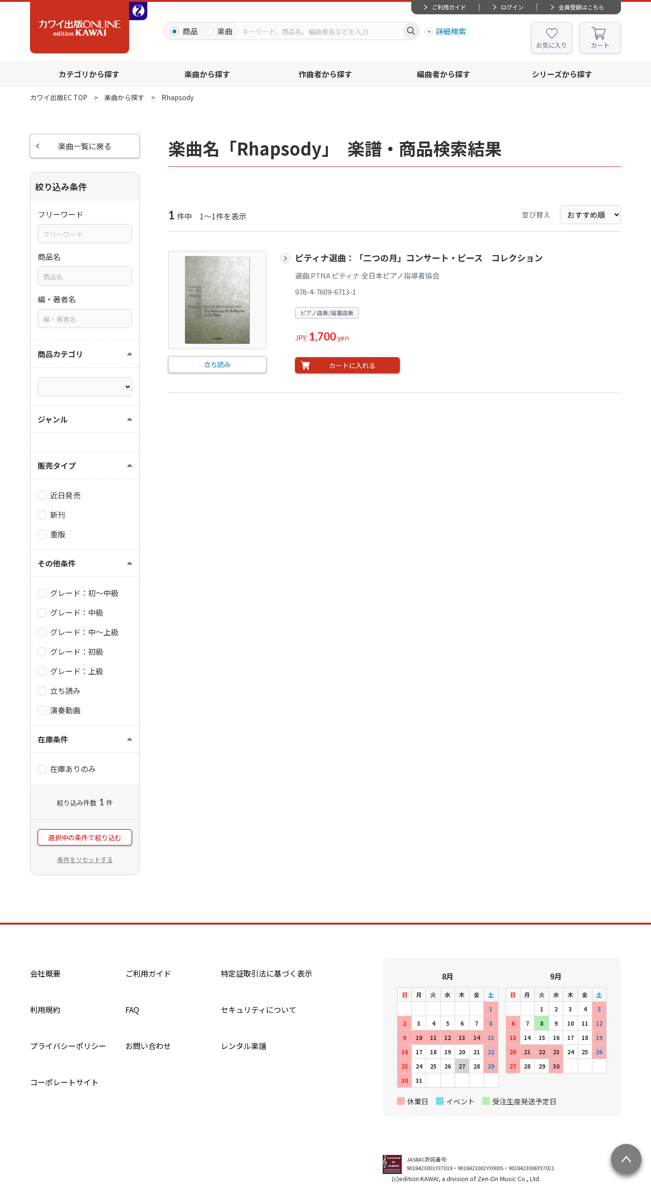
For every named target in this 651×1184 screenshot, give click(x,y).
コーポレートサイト (64, 1082)
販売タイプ (57, 465)
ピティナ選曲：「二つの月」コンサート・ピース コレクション (419, 257)
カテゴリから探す (89, 74)
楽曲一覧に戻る (85, 146)
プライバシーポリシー (68, 1045)
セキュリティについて (258, 1009)
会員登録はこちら (581, 7)
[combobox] (321, 31)
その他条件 (57, 563)
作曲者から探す (325, 74)
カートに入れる (352, 365)
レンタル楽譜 (243, 1045)
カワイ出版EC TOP (58, 97)
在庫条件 (53, 739)
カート (600, 45)
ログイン (512, 7)
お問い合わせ (148, 1045)
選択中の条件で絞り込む (85, 837)
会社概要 (45, 973)
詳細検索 (451, 31)
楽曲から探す (207, 74)
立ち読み (217, 364)
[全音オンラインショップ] (138, 11)
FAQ (132, 1009)
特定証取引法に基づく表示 (266, 973)
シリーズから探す (562, 74)
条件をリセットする (85, 859)
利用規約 (45, 1009)
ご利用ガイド (449, 7)
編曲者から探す (443, 74)
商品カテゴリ (60, 354)
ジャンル (53, 419)
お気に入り (551, 45)
